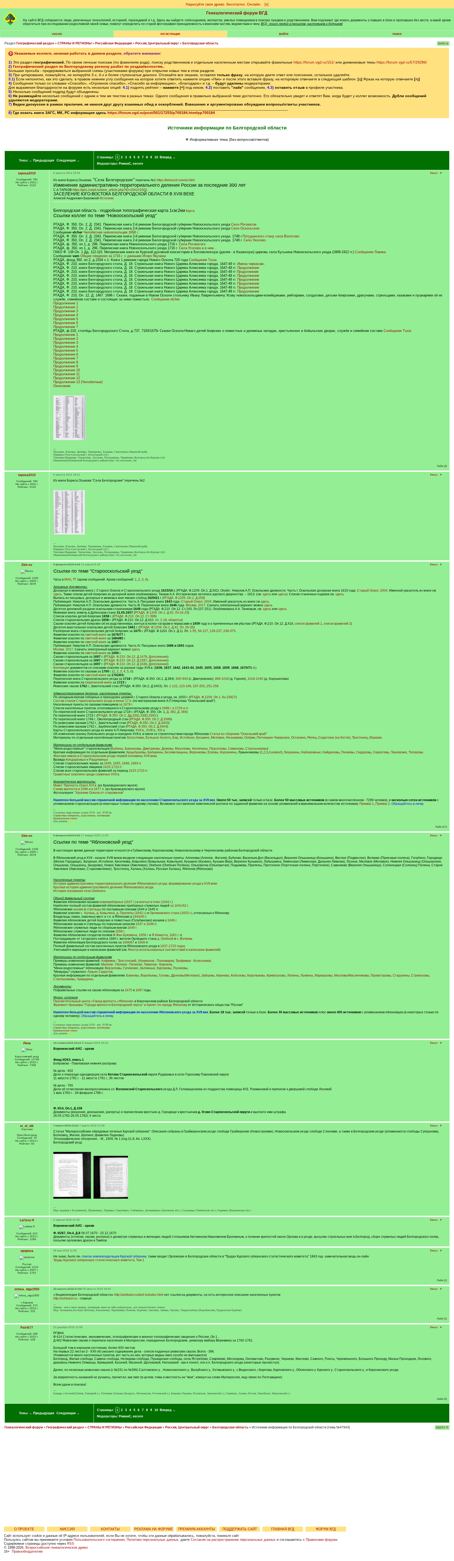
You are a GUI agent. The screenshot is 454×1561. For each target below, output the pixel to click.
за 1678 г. (126, 704)
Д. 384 (182, 712)
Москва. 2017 (195, 605)
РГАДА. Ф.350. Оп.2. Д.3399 (150, 719)
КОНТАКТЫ (110, 1529)
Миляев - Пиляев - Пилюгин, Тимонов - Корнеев (136, 964)
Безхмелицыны (176, 752)
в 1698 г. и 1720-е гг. (174, 708)
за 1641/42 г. (179, 905)
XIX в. (161, 730)
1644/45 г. (140, 916)
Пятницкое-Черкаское (273, 737)
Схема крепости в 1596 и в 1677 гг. (79, 789)
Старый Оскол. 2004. (372, 590)
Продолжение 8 (65, 362)
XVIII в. (151, 730)
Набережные (311, 752)
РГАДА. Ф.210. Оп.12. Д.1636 (126, 664)
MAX (67, 579)
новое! (276, 752)
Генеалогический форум (23, 1427)
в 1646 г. (171, 920)
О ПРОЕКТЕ (24, 1529)
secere (138, 163)
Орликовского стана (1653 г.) (171, 913)
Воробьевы (149, 975)
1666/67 (128, 942)
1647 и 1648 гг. (146, 924)
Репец (312, 737)
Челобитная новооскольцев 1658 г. (111, 232)
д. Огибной (165, 939)
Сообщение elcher (165, 299)
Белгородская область (200, 43)
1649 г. (132, 928)
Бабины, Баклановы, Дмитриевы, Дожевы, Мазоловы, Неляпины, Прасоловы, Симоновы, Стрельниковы (189, 748)
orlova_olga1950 (26, 1289)
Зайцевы (208, 975)
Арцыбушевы (136, 752)
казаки (78, 909)
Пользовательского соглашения (99, 1540)
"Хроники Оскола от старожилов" (99, 793)
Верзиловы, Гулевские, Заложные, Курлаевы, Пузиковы (146, 968)
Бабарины (155, 752)
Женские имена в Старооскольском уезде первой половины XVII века (105, 756)
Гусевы (164, 975)
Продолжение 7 (65, 327)
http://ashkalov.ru (65, 1298)
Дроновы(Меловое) (185, 975)
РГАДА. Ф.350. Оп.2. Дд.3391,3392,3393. (127, 715)
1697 (139, 990)
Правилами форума (321, 1540)
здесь (57, 594)
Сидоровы (364, 752)
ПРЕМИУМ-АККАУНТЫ (196, 1529)
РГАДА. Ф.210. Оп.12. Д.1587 (126, 660)
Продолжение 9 (65, 366)
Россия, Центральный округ (157, 43)
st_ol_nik (27, 1126)
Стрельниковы (64, 979)
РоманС (125, 163)
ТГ (74, 579)
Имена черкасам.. (251, 264)
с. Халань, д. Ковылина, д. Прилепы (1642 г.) (113, 913)
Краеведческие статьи (65, 818)
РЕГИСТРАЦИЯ (170, 34)
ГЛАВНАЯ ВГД (282, 1529)
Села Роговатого (192, 244)
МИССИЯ (67, 1529)
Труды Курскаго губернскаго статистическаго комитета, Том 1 (98, 1260)
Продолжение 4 (65, 315)
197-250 (199, 686)
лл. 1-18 (161, 620)
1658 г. (120, 931)
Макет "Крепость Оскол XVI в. (75, 785)
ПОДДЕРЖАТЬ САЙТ (240, 1529)
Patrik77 (26, 1327)
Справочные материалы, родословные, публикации (81, 815)
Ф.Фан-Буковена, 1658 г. (131, 935)
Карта (190, 211)
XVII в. (140, 730)
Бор (175, 737)
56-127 (203, 631)
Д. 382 (171, 712)
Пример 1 (366, 804)
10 (156, 157)
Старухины (401, 975)
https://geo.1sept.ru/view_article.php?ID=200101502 (110, 190)
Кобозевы (238, 975)
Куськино (202, 737)
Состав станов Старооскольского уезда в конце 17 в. (92, 701)
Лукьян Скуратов (99, 972)
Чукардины (85, 979)
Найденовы (331, 752)
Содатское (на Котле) (334, 737)
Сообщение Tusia (202, 260)
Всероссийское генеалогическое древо (56, 1547)
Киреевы (222, 975)
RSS (70, 1544)
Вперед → (168, 157)
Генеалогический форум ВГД (236, 13)
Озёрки (249, 737)
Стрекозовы (420, 975)
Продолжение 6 (65, 323)
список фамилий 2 (337, 623)
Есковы (213, 752)
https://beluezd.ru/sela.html (176, 180)
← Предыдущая (41, 160)
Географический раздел (35, 43)
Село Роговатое (243, 224)
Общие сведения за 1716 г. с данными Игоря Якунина (123, 256)
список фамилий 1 (308, 623)
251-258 (213, 686)
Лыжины (307, 975)
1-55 (193, 631)
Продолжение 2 (65, 307)
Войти (283, 34)
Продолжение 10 (66, 370)
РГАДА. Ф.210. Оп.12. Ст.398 (134, 616)
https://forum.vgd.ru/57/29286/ (401, 62)
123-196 (185, 686)
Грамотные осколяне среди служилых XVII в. (86, 774)
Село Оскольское (245, 228)
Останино (298, 737)
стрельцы (94, 909)
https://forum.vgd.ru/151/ (313, 62)
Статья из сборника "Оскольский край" (238, 734)
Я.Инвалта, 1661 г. (165, 935)
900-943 (182, 679)
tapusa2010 (27, 173)
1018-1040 (255, 679)
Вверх (434, 172)
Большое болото (158, 737)
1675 (128, 990)
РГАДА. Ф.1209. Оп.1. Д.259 (183, 598)
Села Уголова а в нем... (198, 248)
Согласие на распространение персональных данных (233, 1540)
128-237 (216, 631)
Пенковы (347, 752)
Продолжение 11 (66, 374)
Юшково (375, 737)
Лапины (293, 975)
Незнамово (234, 737)
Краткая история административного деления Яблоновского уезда (103, 887)
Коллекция (61, 668)
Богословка (135, 737)
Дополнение (158, 657)
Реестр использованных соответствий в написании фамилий (173, 950)
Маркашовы (324, 975)
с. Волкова (184, 939)
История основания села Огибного (79, 891)
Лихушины (292, 752)
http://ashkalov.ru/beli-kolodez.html (138, 1295)
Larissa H (27, 1220)
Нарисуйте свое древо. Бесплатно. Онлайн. (223, 4)
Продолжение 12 (66, 378)
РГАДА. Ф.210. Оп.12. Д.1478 (126, 657)
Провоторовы (381, 975)
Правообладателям (27, 1551)
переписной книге (98, 682)
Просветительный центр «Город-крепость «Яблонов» (93, 1001)
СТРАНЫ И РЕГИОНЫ (75, 43)
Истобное (187, 737)
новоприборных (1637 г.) (117, 902)
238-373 (229, 631)
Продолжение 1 (65, 303)
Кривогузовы (276, 975)
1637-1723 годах (172, 946)
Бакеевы (132, 975)
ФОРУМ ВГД (326, 1529)
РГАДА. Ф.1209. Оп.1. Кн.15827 (213, 697)
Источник (106, 198)
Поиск (397, 34)
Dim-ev (27, 565)
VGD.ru (57, 34)
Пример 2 (382, 804)
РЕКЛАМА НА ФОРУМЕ (153, 1529)
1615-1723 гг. (112, 767)
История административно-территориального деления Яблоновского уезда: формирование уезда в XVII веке (135, 883)
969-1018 (222, 679)
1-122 (173, 686)
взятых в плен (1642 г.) (156, 902)
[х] (267, 4)
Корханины (228, 752)
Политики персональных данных (152, 1540)
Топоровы (416, 752)
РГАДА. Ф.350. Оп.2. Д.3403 (148, 723)
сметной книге (95, 634)
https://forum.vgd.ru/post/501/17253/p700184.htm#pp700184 (161, 113)
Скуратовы (381, 752)
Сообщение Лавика (370, 252)
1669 (141, 942)
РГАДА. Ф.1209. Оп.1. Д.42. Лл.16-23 (161, 612)
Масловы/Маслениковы (351, 975)
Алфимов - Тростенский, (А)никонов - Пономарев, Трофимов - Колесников (156, 961)
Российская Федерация (113, 43)
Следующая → (68, 160)
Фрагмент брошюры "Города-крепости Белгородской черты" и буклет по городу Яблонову (120, 1005)
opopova (26, 1251)
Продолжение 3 (65, 311)
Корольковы (256, 975)
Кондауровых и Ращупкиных (87, 759)
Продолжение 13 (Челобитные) (77, 382)
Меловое (217, 737)
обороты (175, 620)
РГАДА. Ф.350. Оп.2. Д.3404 (147, 726)
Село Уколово (255, 240)
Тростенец (360, 737)
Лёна (27, 1043)
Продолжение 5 (65, 319)
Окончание (61, 386)
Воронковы (197, 752)
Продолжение (248, 268)
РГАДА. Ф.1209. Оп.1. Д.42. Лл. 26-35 (167, 627)
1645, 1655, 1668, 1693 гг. (123, 763)
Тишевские (399, 752)
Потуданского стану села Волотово (271, 236)
